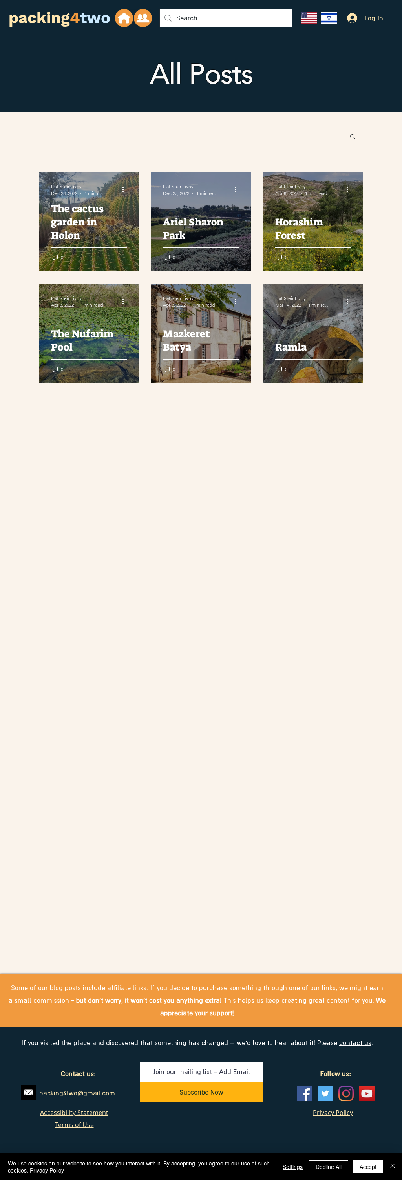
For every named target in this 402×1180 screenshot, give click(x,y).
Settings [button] (293, 1167)
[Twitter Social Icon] (325, 1093)
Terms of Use (74, 1124)
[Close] (392, 1167)
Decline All (329, 1167)
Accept (368, 1167)
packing (39, 18)
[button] (352, 137)
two (95, 18)
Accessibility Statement (74, 1112)
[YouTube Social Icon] (367, 1093)
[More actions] (125, 189)
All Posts (201, 74)
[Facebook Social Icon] (304, 1093)
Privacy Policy (47, 1170)
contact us (355, 1043)
